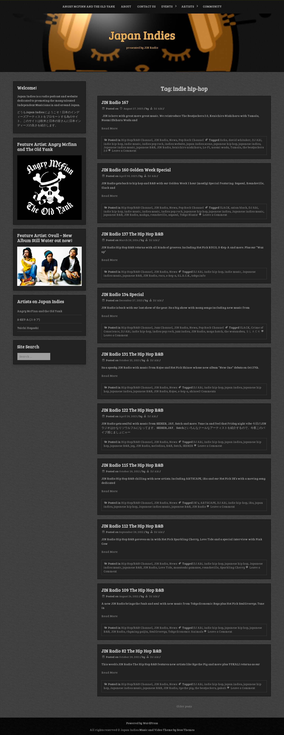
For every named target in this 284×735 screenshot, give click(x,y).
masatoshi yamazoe (187, 567)
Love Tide (165, 567)
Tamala (235, 147)
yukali (221, 688)
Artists (187, 6)
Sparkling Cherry (232, 567)
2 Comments (207, 391)
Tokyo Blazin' (189, 215)
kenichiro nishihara (186, 147)
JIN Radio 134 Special (122, 294)
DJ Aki (158, 108)
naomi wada (220, 147)
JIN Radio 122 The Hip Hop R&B (132, 410)
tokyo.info (198, 275)
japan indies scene (199, 144)
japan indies (233, 387)
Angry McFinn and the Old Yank (88, 6)
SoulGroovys (158, 631)
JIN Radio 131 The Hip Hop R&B (132, 354)
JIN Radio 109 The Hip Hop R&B (132, 590)
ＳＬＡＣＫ (253, 331)
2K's (196, 503)
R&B (169, 446)
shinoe (194, 391)
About (126, 6)
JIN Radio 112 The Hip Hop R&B (132, 526)
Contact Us (146, 6)
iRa (251, 503)
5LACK (225, 207)
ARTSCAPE (208, 503)
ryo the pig (186, 688)
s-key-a (171, 275)
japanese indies (249, 144)
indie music (132, 144)
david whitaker (240, 140)
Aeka (223, 140)
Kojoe (173, 391)
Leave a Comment (123, 150)
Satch (177, 446)
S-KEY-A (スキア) (28, 319)
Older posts (184, 706)
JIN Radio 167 (114, 102)
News (173, 140)
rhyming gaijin (137, 631)
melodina (158, 446)
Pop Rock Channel (191, 140)
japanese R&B (146, 147)
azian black (239, 207)
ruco (161, 275)
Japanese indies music (119, 147)
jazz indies (182, 331)
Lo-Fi (206, 147)
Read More (109, 128)
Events (167, 6)
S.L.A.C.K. (184, 275)
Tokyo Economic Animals (185, 631)
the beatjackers (205, 688)
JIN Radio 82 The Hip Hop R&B (131, 651)
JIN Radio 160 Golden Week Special (136, 169)
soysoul (173, 215)
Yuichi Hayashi (28, 328)
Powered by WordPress (142, 723)
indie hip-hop (113, 144)
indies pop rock (152, 144)
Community (212, 6)
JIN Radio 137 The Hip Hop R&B (132, 234)
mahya (144, 215)
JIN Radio (161, 140)
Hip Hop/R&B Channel (137, 140)
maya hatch (215, 331)
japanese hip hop (225, 144)
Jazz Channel (163, 327)
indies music (151, 211)
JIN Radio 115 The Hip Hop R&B (132, 465)
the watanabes (234, 331)
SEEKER (188, 446)
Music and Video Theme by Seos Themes (166, 730)
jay (133, 446)
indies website (175, 144)
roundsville (158, 215)
